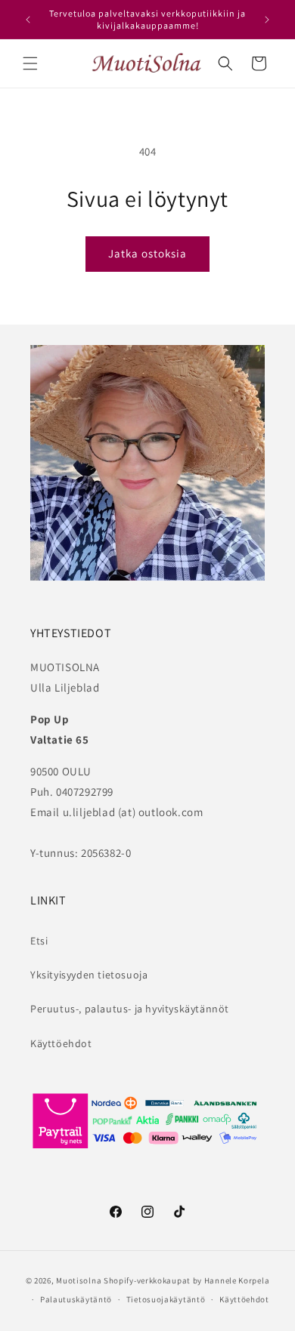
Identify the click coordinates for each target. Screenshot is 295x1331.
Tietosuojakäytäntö (166, 1299)
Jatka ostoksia (147, 253)
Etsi (39, 940)
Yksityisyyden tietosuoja (89, 974)
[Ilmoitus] (267, 19)
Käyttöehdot (61, 1043)
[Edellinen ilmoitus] (28, 19)
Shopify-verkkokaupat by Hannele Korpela (186, 1280)
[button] (30, 63)
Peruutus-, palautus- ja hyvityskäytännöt (129, 1008)
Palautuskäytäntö (76, 1299)
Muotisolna (78, 1280)
